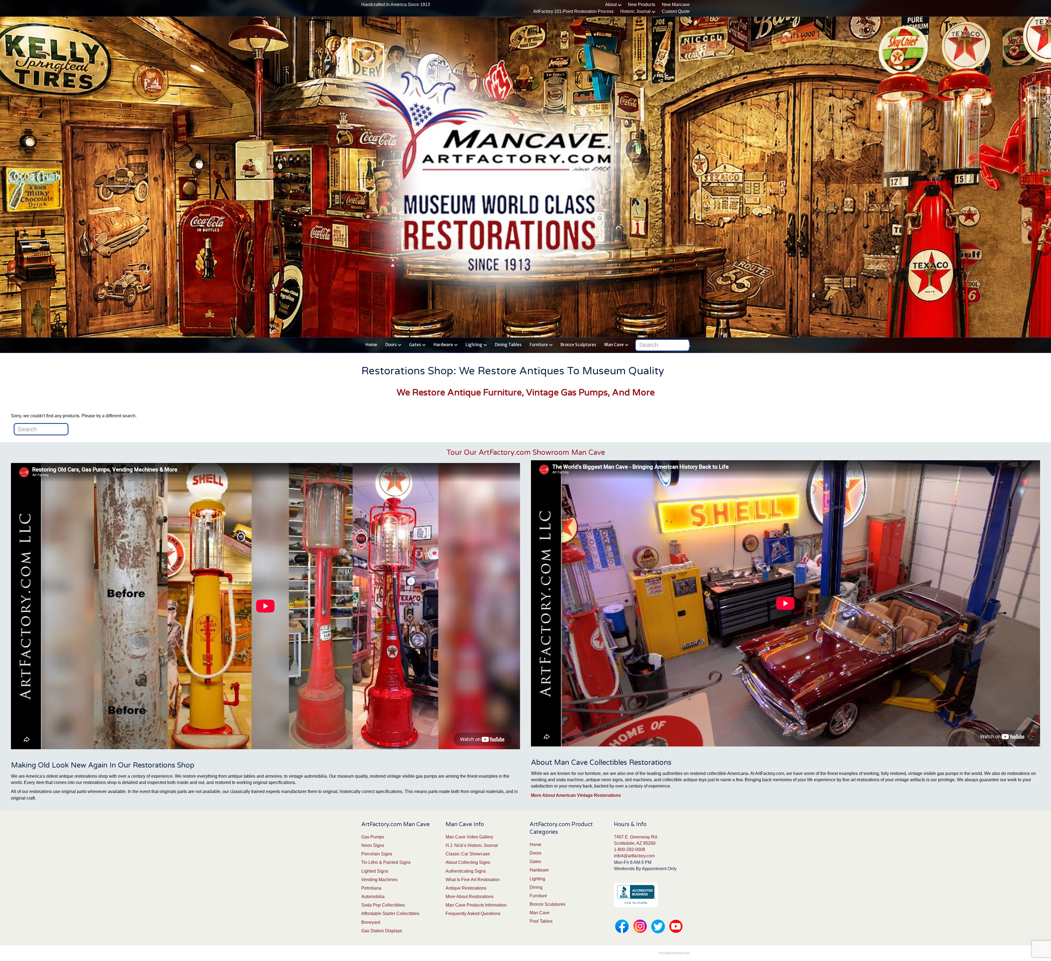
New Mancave (676, 4)
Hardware (443, 344)
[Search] (686, 344)
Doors (391, 344)
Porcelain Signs (376, 854)
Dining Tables (508, 344)
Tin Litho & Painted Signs (386, 862)
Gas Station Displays (381, 930)
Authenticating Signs (466, 871)
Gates (415, 344)
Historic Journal (635, 11)
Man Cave (614, 344)
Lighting (474, 344)
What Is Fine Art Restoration (473, 879)
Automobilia (373, 896)
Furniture (539, 344)
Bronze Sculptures (578, 344)
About (611, 4)
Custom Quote (676, 11)
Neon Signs (372, 845)
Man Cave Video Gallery (469, 837)
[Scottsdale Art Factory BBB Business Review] (636, 894)
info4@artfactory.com (634, 855)
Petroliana (371, 888)
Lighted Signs (374, 871)
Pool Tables (541, 921)
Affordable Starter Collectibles (390, 913)
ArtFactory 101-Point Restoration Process (573, 11)
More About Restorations (469, 896)
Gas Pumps (372, 837)
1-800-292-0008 (629, 849)
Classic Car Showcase (468, 854)
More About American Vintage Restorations (576, 795)
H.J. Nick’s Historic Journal (472, 845)
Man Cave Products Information (476, 905)
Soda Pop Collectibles (383, 905)
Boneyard (370, 922)
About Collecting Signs (468, 862)
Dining (536, 887)
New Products (641, 4)
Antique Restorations (466, 888)
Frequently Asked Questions (473, 913)
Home (371, 344)
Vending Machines (379, 879)
